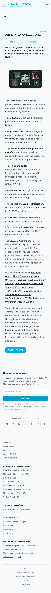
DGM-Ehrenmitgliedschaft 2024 (16, 489)
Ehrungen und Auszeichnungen (16, 466)
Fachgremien (8, 446)
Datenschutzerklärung (25, 573)
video (12, 100)
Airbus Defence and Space (26, 276)
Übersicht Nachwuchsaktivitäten (17, 509)
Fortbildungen (9, 525)
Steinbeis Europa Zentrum (18, 294)
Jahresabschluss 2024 (13, 557)
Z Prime (30, 301)
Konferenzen (8, 529)
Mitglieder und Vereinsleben (16, 541)
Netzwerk (7, 442)
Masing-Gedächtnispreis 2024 (16, 474)
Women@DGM (9, 454)
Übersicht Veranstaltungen (14, 522)
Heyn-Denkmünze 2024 (13, 485)
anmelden (25, 398)
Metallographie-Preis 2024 (14, 493)
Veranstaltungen (10, 517)
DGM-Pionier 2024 (11, 481)
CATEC (8, 280)
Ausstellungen (9, 533)
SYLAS (28, 298)
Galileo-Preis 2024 (11, 497)
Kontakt (25, 581)
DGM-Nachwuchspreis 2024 (15, 470)
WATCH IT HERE (15, 350)
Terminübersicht (10, 458)
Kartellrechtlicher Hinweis (25, 577)
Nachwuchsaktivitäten (13, 505)
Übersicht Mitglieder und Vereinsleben (19, 545)
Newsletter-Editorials (12, 549)
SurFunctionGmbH (14, 298)
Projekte (6, 450)
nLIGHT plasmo (33, 291)
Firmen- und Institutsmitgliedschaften (19, 553)
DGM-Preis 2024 (10, 478)
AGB (25, 569)
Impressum (25, 584)
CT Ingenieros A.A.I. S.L (25, 280)
